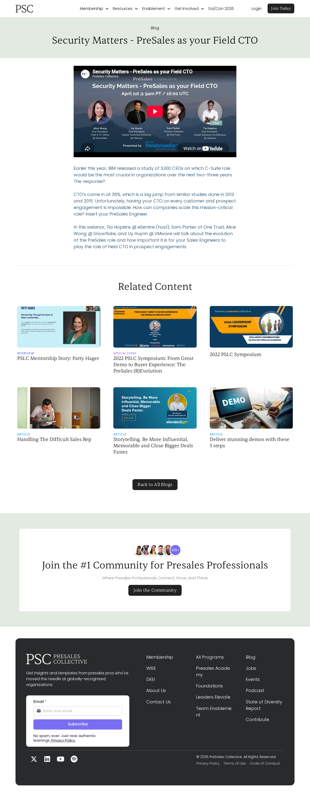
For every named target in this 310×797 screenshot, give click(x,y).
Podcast (255, 690)
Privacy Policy (208, 763)
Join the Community (155, 590)
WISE (151, 668)
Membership (159, 657)
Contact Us (158, 702)
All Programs (210, 657)
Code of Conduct (265, 763)
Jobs (251, 668)
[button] (94, 9)
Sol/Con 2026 (221, 8)
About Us (156, 690)
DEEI (150, 679)
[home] (39, 9)
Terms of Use (235, 763)
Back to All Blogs (155, 484)
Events (253, 679)
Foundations (209, 686)
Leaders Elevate (213, 697)
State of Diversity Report (264, 705)
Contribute (257, 719)
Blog (155, 28)
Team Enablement (214, 711)
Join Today (281, 8)
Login (257, 8)
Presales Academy (213, 671)
